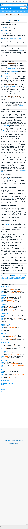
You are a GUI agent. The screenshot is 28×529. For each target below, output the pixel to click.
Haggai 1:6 (4, 82)
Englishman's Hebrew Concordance (10, 278)
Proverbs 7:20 (7, 73)
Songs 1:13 (19, 73)
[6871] (1, 239)
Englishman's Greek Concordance (16, 277)
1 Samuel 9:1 (15, 97)
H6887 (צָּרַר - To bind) (15, 38)
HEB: (2, 288)
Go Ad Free (2, 526)
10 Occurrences (5, 380)
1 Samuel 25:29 (15, 161)
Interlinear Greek (5, 275)
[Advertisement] (14, 419)
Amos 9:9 (23, 67)
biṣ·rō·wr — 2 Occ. (6, 388)
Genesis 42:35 (11, 68)
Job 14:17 (9, 78)
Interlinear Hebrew (16, 275)
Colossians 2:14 (17, 185)
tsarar (20, 50)
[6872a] (26, 239)
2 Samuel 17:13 (5, 324)
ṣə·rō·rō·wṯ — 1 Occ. (6, 391)
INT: (2, 292)
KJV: (2, 291)
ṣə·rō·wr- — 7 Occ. (6, 389)
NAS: (2, 289)
